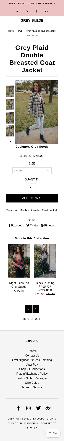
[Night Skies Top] (19, 276)
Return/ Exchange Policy (32, 373)
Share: (32, 220)
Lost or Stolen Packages (32, 378)
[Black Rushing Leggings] (45, 276)
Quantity (32, 179)
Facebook (17, 225)
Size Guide (32, 382)
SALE (20, 31)
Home (11, 31)
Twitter (33, 225)
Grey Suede (31, 20)
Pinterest (49, 225)
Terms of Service (32, 387)
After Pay (32, 364)
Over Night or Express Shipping (32, 359)
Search (32, 350)
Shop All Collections (32, 369)
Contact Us (32, 355)
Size (32, 163)
